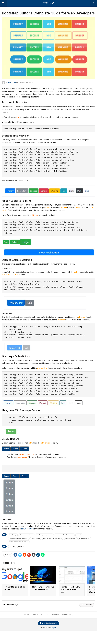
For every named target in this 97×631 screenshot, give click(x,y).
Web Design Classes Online (52, 538)
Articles (12, 546)
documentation (27, 529)
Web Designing (70, 538)
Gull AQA (12, 82)
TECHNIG (48, 3)
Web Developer (84, 538)
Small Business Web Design (18, 538)
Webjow (53, 627)
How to (79, 535)
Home (26, 615)
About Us (44, 615)
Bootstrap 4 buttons (26, 535)
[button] (3, 3)
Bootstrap (12, 535)
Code (20, 546)
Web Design (36, 538)
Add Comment (86, 605)
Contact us (55, 615)
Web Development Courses (18, 542)
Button (6, 449)
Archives (34, 615)
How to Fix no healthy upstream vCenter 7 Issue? (70, 589)
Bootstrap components (44, 535)
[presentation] (91, 582)
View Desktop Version (49, 623)
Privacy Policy (67, 615)
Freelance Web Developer (64, 535)
